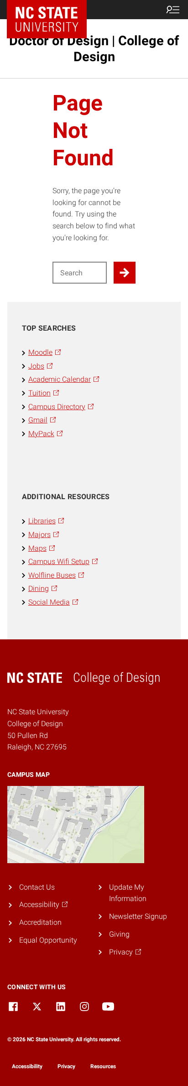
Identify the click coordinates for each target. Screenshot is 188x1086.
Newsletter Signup (138, 916)
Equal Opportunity (48, 940)
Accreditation (40, 922)
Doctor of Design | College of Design (94, 48)
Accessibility (27, 1066)
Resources (103, 1066)
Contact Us (37, 887)
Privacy (66, 1066)
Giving (119, 934)
